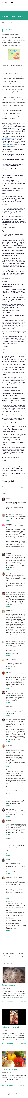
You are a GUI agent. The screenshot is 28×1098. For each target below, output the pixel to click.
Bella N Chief (9, 610)
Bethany (8, 553)
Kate (7, 641)
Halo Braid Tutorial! (10, 1027)
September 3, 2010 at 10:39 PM (15, 861)
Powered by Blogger (15, 1094)
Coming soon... (8, 985)
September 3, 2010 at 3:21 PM (15, 810)
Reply (8, 511)
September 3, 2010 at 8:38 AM (18, 592)
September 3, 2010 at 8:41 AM (15, 612)
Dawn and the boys (11, 659)
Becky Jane (9, 745)
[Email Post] (3, 487)
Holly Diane (9, 524)
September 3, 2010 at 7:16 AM (16, 514)
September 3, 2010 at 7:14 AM (15, 500)
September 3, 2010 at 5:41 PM (15, 840)
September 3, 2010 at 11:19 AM (15, 693)
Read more (23, 1001)
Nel (7, 573)
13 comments (10, 1043)
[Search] (22, 3)
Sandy (7, 592)
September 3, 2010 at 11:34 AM (15, 708)
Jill (7, 514)
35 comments (10, 1085)
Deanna (8, 859)
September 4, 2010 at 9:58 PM (15, 879)
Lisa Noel (8, 672)
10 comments (10, 1001)
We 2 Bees (8, 820)
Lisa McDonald (10, 809)
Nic (7, 719)
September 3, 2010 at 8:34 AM (16, 573)
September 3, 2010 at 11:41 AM (17, 719)
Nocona (8, 691)
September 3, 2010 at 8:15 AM (15, 525)
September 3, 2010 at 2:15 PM (15, 771)
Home (4, 6)
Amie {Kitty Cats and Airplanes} (14, 877)
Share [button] (22, 487)
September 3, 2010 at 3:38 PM (15, 822)
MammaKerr (9, 769)
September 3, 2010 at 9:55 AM (15, 661)
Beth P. (8, 498)
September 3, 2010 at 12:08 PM (15, 747)
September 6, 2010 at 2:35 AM (15, 903)
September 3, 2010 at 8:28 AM (15, 555)
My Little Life (8, 2)
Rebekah (8, 838)
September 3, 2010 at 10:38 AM (15, 674)
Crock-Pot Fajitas (9, 1069)
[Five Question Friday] (14, 60)
